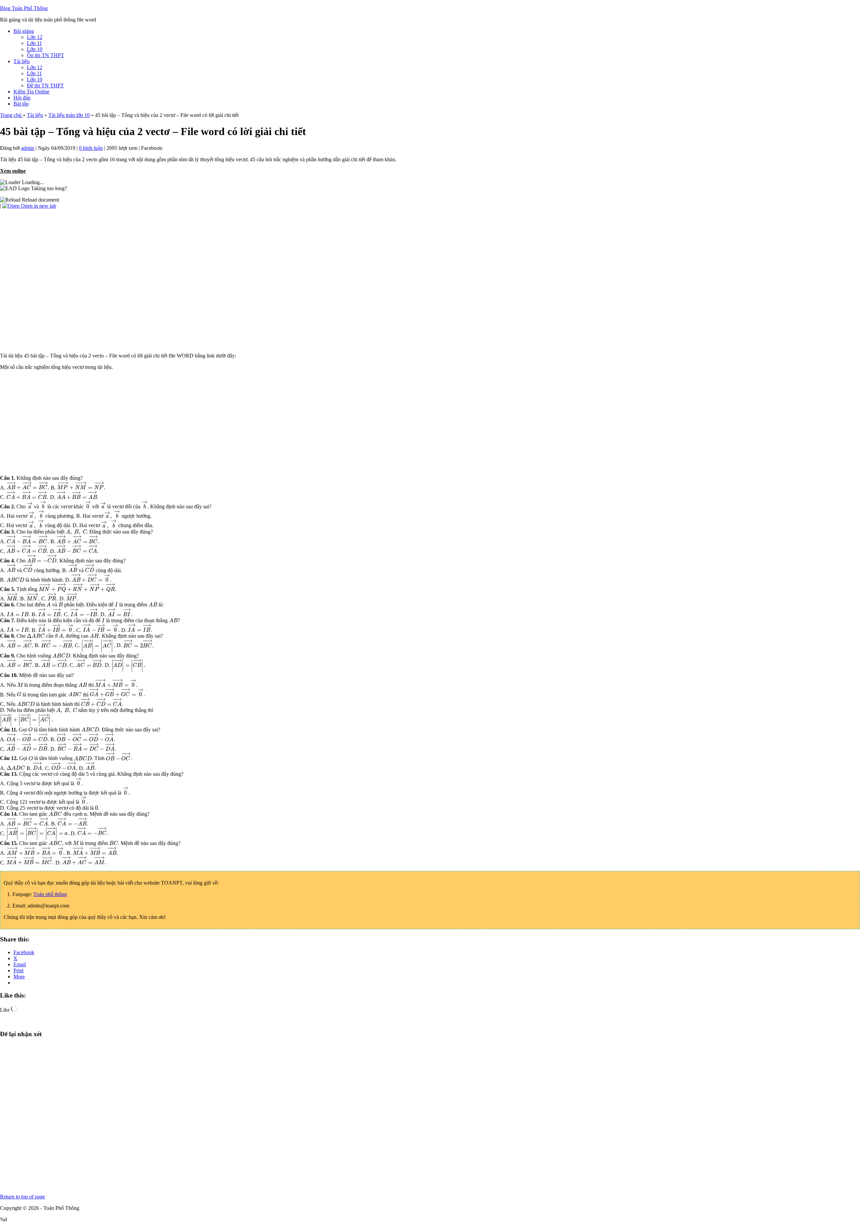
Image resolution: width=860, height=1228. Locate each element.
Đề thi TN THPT (45, 85)
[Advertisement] (201, 423)
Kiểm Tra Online (31, 91)
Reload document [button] (39, 200)
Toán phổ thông (50, 894)
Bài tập (21, 104)
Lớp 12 (34, 37)
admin (27, 148)
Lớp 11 (34, 43)
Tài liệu (21, 61)
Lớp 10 (34, 49)
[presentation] (28, 487)
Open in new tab (37, 206)
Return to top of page (22, 1196)
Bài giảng (23, 31)
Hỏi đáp (22, 97)
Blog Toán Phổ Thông (24, 8)
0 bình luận (91, 148)
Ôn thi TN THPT (45, 55)
